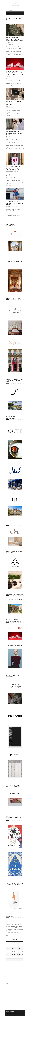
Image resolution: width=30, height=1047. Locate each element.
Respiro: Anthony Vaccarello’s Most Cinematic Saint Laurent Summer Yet (14, 40)
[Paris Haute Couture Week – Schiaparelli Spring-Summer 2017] (15, 165)
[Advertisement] (15, 972)
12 (12, 951)
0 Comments (14, 136)
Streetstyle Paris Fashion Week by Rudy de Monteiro (14, 203)
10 (7, 951)
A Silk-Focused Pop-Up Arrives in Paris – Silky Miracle (14, 103)
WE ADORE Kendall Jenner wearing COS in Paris (14, 133)
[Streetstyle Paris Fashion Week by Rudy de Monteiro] (15, 200)
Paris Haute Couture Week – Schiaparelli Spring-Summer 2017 (13, 168)
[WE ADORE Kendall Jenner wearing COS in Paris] (15, 130)
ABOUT (7, 1011)
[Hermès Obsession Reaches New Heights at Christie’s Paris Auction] (15, 69)
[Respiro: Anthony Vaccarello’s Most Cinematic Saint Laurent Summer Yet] (15, 36)
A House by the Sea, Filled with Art (15, 929)
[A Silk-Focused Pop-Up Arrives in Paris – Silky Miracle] (15, 100)
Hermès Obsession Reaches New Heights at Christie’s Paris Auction (14, 73)
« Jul (7, 983)
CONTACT (12, 1011)
